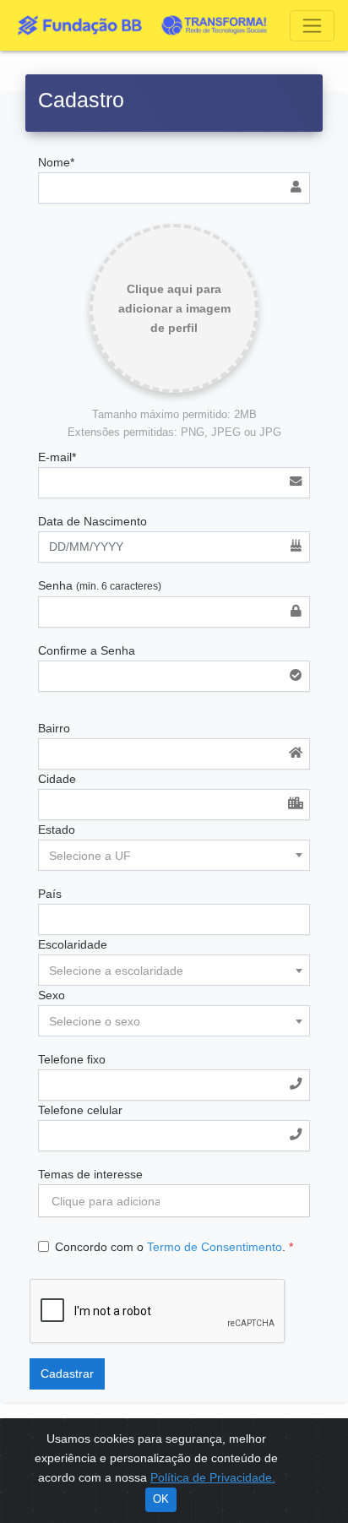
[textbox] (174, 856)
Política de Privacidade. (212, 1477)
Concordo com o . (174, 1247)
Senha (99, 585)
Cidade (57, 779)
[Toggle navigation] (312, 25)
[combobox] (174, 855)
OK (161, 1499)
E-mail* (57, 457)
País (50, 893)
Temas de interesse (90, 1174)
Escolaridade (72, 944)
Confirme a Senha (86, 650)
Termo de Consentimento (214, 1247)
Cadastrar (67, 1373)
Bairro (54, 728)
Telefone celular (80, 1110)
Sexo (51, 995)
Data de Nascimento (92, 521)
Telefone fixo (72, 1059)
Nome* (56, 162)
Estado (56, 829)
